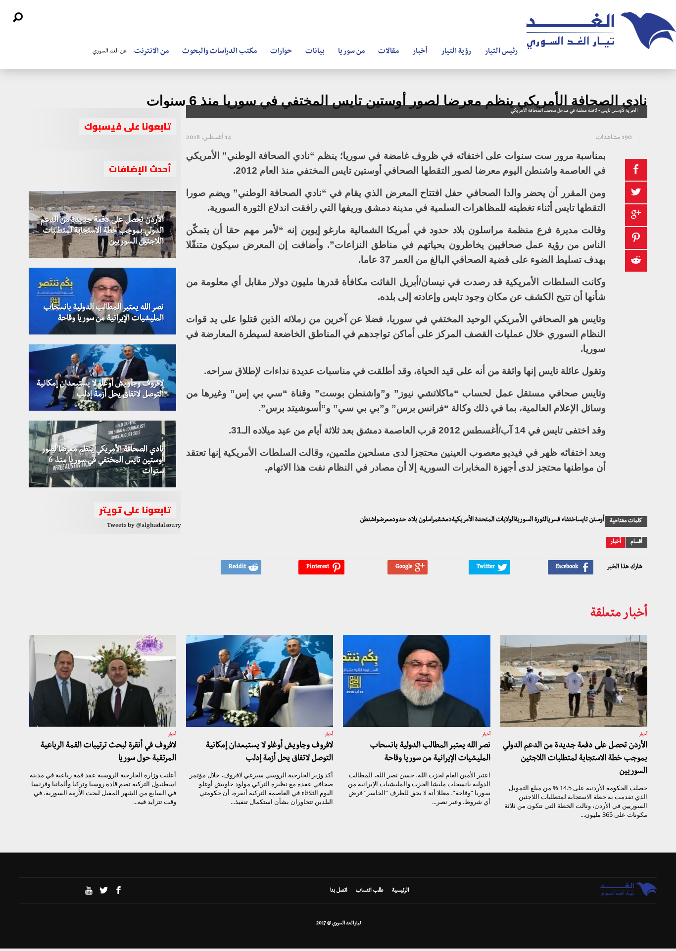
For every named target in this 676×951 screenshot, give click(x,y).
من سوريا (351, 52)
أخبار (420, 52)
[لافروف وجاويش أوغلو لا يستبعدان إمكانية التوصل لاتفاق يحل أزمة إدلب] (102, 377)
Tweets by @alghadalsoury (144, 526)
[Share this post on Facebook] (636, 170)
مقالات (388, 52)
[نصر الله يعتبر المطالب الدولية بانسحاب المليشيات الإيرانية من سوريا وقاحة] (102, 301)
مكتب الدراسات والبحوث (219, 52)
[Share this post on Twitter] (636, 192)
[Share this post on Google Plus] (636, 215)
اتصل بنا (338, 891)
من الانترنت (151, 52)
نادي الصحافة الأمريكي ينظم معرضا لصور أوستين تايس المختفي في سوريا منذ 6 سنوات (103, 461)
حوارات (281, 52)
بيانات (315, 52)
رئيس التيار (501, 52)
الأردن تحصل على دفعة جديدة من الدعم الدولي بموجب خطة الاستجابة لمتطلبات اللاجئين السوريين (102, 231)
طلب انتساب (370, 891)
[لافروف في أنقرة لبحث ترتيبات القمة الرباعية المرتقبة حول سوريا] (102, 681)
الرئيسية (400, 891)
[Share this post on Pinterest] (636, 238)
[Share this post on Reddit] (636, 261)
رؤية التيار (456, 52)
